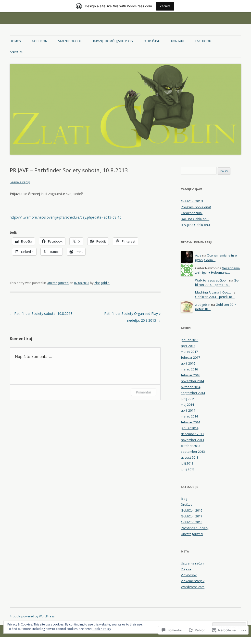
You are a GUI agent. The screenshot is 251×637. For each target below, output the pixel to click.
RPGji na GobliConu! (196, 224)
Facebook (203, 41)
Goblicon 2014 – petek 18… (217, 282)
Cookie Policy (101, 629)
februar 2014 (190, 422)
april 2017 (188, 345)
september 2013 (193, 451)
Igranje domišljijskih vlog (113, 41)
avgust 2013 (190, 457)
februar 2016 (190, 375)
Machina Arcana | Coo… (213, 292)
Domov (15, 41)
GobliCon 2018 (191, 522)
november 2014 (192, 381)
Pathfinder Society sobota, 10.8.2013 (41, 313)
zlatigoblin (102, 283)
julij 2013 (187, 463)
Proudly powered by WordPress (32, 616)
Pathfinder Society (194, 528)
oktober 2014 (190, 387)
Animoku (17, 52)
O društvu (152, 41)
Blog (184, 498)
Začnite (165, 6)
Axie (198, 255)
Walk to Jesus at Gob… (211, 280)
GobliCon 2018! (192, 201)
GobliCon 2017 (191, 516)
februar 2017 (190, 357)
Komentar (143, 392)
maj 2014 (187, 404)
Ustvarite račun (192, 563)
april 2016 (188, 363)
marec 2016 (189, 369)
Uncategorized (58, 283)
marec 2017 (189, 351)
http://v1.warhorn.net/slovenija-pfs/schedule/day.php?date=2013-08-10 (66, 217)
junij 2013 (188, 469)
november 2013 (192, 440)
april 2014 (188, 410)
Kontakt (178, 41)
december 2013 (192, 434)
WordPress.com (192, 587)
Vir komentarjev (192, 581)
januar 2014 (189, 428)
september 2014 (193, 393)
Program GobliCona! (196, 207)
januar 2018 (189, 340)
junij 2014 (188, 398)
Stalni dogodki (70, 41)
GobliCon (39, 41)
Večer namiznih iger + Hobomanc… (217, 270)
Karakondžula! (191, 213)
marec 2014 (189, 416)
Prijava (186, 569)
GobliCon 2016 (191, 510)
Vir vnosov (189, 575)
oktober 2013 (190, 445)
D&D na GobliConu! (195, 219)
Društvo (186, 504)
